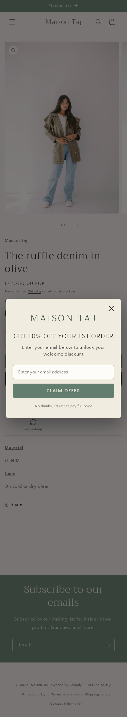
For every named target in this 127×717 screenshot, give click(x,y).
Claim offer (63, 390)
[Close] (111, 308)
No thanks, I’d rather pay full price (63, 406)
